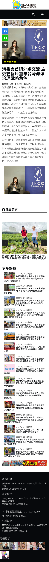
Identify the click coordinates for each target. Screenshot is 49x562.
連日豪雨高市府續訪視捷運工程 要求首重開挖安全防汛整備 (30, 338)
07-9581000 (14, 489)
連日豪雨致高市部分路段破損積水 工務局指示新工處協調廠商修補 (24, 327)
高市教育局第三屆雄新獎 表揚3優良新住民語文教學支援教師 (30, 360)
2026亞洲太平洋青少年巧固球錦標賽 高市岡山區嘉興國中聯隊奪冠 (24, 349)
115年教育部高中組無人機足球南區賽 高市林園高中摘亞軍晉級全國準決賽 (24, 441)
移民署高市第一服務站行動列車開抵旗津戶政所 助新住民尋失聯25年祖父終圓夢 (24, 453)
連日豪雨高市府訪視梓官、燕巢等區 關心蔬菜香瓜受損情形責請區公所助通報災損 (24, 257)
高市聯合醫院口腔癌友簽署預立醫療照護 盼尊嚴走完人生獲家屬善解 (24, 371)
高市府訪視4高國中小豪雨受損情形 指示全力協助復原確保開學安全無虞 (24, 383)
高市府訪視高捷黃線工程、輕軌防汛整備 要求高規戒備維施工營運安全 (24, 395)
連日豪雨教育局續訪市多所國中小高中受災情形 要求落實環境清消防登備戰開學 (24, 278)
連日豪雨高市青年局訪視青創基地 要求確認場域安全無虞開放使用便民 (24, 290)
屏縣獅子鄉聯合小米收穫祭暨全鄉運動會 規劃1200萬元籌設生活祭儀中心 (24, 407)
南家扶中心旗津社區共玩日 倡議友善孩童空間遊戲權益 (29, 430)
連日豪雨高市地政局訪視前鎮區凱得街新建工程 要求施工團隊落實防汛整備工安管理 (24, 302)
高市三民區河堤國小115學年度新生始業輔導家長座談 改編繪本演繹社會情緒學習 (24, 419)
